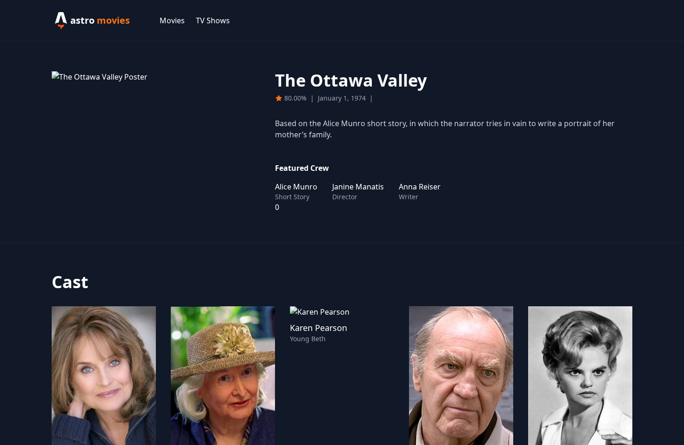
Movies (172, 20)
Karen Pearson (318, 327)
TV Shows (213, 20)
